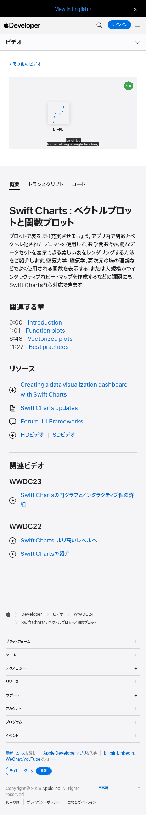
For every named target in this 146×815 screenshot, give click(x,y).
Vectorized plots (50, 339)
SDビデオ (63, 435)
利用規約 (13, 802)
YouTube (31, 759)
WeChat (14, 759)
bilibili (109, 753)
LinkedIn (125, 753)
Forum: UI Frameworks (52, 421)
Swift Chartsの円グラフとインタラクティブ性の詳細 (77, 500)
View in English (71, 9)
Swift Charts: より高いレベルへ (59, 540)
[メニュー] (137, 25)
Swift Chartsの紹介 (45, 554)
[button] (99, 25)
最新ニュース (15, 753)
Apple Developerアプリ (64, 753)
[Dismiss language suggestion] (134, 9)
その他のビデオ (26, 64)
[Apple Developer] (22, 25)
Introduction (45, 322)
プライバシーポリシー (43, 802)
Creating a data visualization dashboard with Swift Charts (74, 389)
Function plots (45, 330)
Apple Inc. (52, 788)
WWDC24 (84, 614)
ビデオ (14, 42)
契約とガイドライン (81, 802)
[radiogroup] (29, 771)
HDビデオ (32, 435)
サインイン (119, 24)
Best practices (49, 347)
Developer (31, 614)
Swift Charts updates (49, 408)
